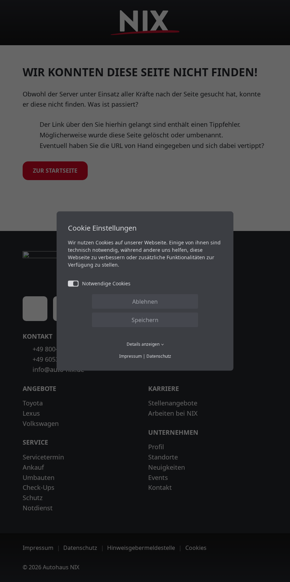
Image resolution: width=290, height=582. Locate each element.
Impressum (130, 356)
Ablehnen (145, 301)
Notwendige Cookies (106, 283)
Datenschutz (158, 356)
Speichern (145, 320)
